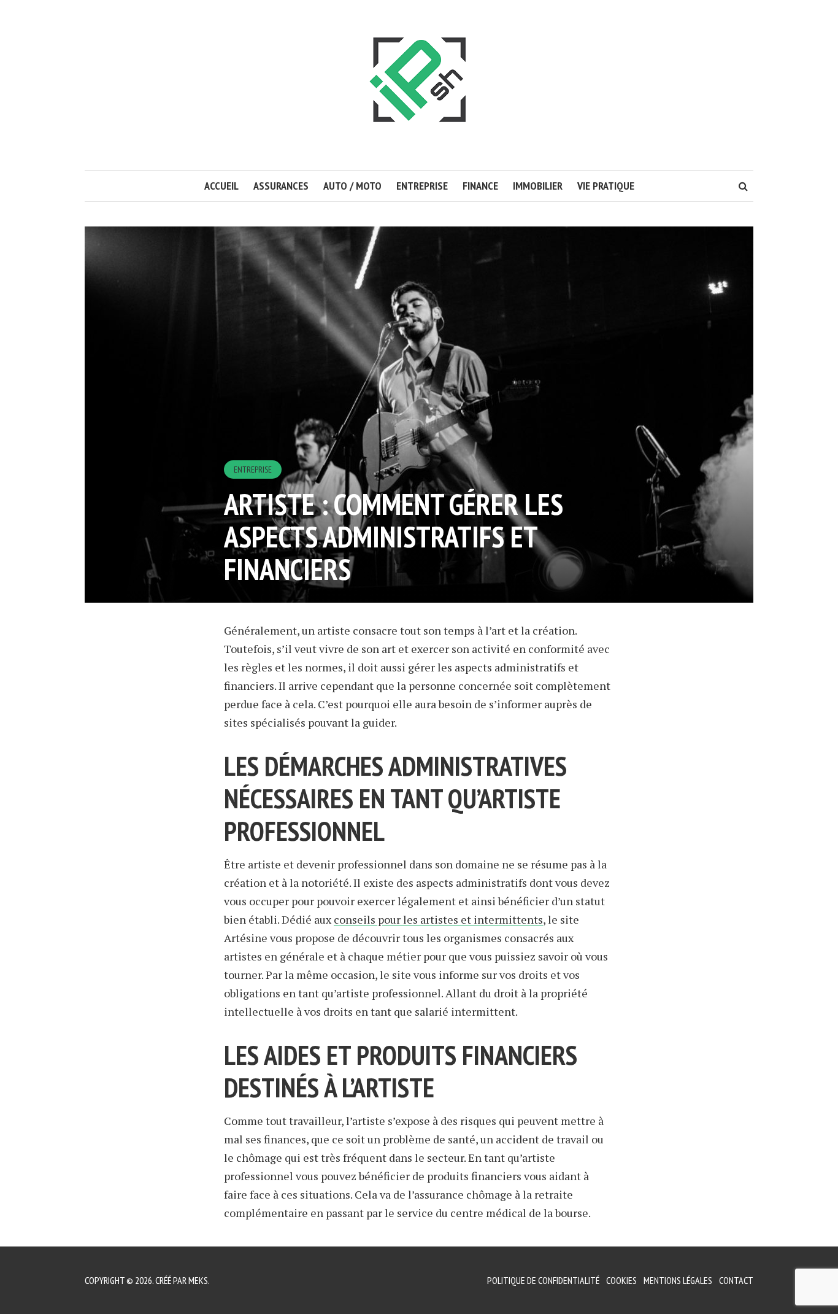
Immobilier (538, 186)
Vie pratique (605, 186)
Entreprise (422, 186)
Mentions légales (678, 1280)
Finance (480, 186)
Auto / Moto (352, 186)
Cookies (621, 1280)
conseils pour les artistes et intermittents (438, 919)
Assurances (281, 186)
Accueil (221, 186)
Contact (736, 1280)
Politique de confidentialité (543, 1280)
